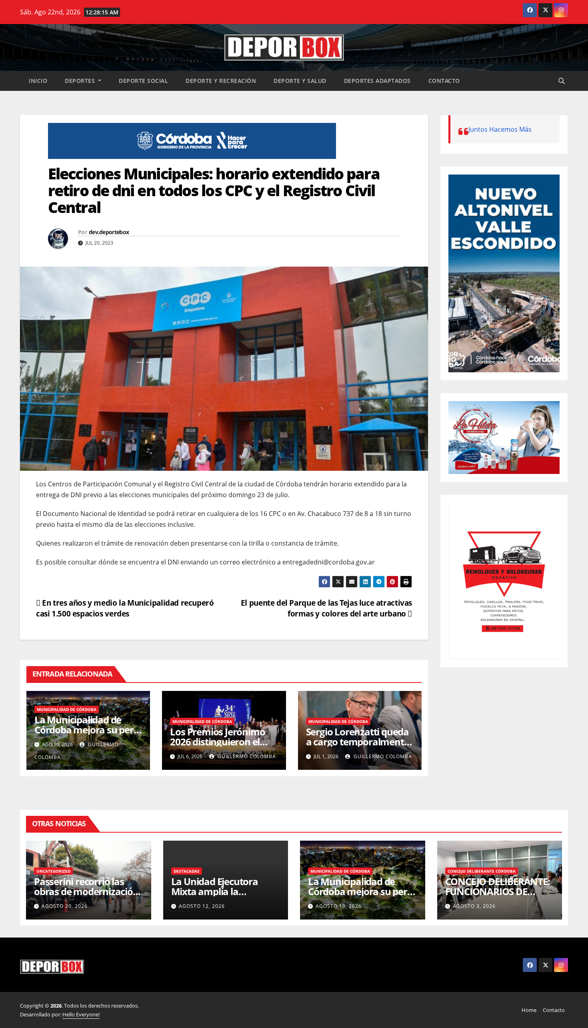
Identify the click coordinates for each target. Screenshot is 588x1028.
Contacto (444, 80)
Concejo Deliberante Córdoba (482, 871)
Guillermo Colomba (246, 756)
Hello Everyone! (81, 1014)
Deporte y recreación (221, 80)
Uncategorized (53, 871)
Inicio (38, 80)
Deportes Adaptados (377, 80)
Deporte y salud (300, 80)
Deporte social (143, 80)
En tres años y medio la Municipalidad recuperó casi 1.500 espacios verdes (125, 608)
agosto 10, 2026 (339, 906)
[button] (561, 80)
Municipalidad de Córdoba (66, 709)
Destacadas (187, 871)
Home (529, 1010)
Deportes (81, 80)
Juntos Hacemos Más (500, 129)
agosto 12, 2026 (202, 906)
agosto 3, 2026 (474, 906)
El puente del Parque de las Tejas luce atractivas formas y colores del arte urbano (326, 608)
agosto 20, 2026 (65, 906)
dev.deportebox (109, 232)
